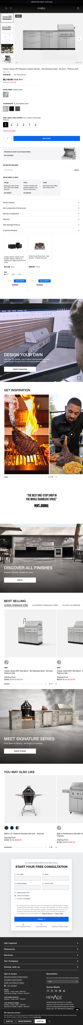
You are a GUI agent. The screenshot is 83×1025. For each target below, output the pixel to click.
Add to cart (47, 138)
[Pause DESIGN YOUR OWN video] (79, 378)
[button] (8, 155)
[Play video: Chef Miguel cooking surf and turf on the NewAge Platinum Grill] (72, 434)
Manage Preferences (24, 1021)
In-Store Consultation (24, 899)
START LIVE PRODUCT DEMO (14, 983)
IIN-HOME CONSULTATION (13, 980)
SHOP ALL (20, 580)
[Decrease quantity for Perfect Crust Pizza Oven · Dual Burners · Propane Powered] (30, 281)
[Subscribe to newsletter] (76, 981)
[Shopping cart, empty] (78, 9)
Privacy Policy (37, 1017)
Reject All (9, 1021)
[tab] (16, 605)
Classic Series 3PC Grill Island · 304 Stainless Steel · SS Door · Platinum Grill (29, 672)
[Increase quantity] (11, 138)
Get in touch (10, 974)
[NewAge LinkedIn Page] (56, 990)
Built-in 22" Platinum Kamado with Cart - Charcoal (24, 834)
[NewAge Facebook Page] (47, 990)
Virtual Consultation (23, 896)
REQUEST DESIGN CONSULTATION (16, 977)
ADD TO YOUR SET (20, 281)
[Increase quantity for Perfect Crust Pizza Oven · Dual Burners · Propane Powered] (35, 281)
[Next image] (79, 39)
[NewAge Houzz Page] (64, 990)
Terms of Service (47, 913)
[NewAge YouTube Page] (60, 990)
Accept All (40, 1021)
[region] (7, 39)
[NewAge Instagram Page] (52, 990)
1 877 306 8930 (59, 1009)
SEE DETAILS (15, 285)
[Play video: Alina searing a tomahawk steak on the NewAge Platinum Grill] (27, 434)
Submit (76, 170)
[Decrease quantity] (4, 138)
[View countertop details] (14, 103)
